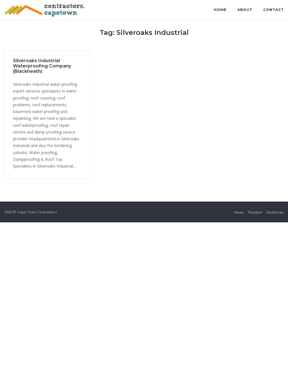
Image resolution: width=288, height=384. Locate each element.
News (239, 212)
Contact (273, 10)
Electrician (275, 212)
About (244, 10)
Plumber (255, 212)
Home (220, 10)
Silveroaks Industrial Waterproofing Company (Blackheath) (42, 66)
